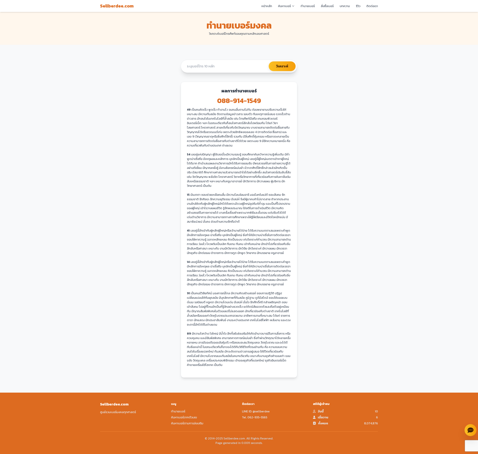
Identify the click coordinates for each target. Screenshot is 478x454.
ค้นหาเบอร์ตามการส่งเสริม (187, 423)
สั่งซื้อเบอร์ (327, 6)
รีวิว (358, 6)
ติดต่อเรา (372, 6)
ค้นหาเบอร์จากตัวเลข (184, 417)
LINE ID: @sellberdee (256, 411)
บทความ (345, 6)
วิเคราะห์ (282, 66)
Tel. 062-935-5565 (254, 417)
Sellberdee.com (117, 6)
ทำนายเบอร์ (308, 6)
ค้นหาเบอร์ (284, 6)
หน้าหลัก (266, 6)
